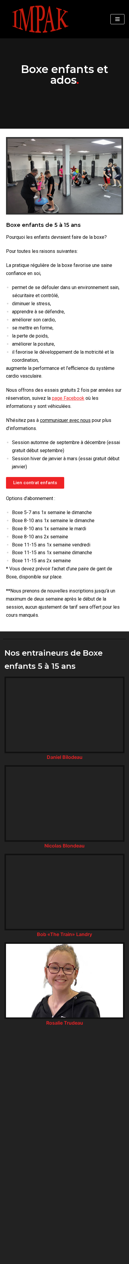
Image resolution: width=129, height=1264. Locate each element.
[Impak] (40, 19)
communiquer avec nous (65, 420)
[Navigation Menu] (117, 19)
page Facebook (68, 398)
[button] (35, 483)
